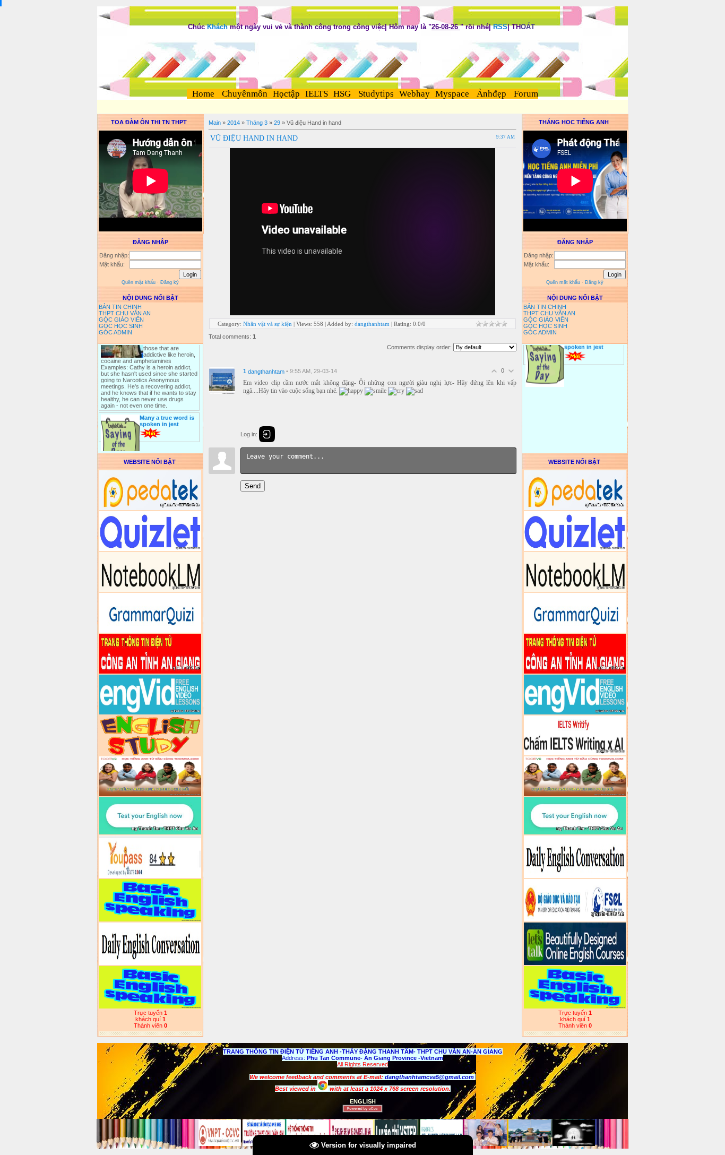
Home (203, 94)
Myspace (452, 94)
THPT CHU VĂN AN (125, 313)
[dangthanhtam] (222, 380)
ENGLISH (363, 1101)
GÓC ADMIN (115, 332)
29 (277, 122)
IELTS (316, 94)
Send (253, 486)
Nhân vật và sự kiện (267, 324)
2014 (233, 122)
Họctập (286, 94)
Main (215, 122)
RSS (500, 27)
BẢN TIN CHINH (120, 307)
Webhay (414, 94)
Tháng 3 (256, 122)
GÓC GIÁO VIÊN (121, 319)
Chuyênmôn (243, 94)
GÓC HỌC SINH (121, 326)
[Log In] (267, 434)
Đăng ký (169, 282)
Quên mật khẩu (139, 282)
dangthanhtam (372, 324)
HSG (342, 94)
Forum (526, 94)
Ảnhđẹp (491, 94)
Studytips (375, 94)
